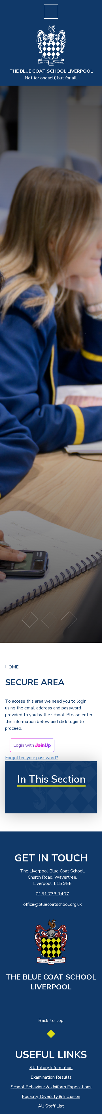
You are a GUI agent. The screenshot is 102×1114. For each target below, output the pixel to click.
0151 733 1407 (52, 894)
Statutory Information (51, 1068)
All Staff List (51, 1106)
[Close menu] (51, 12)
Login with (24, 745)
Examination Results (51, 1077)
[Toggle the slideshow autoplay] (49, 619)
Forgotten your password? (31, 758)
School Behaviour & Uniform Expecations (51, 1087)
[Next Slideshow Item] (68, 619)
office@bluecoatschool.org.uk (52, 904)
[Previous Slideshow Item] (30, 619)
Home (12, 667)
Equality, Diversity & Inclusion (51, 1096)
